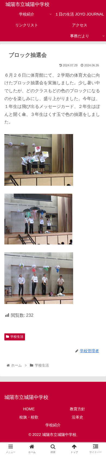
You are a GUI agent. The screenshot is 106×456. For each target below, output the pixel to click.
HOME (29, 409)
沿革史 (77, 417)
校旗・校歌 (28, 417)
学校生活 (16, 337)
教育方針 (77, 409)
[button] (95, 435)
